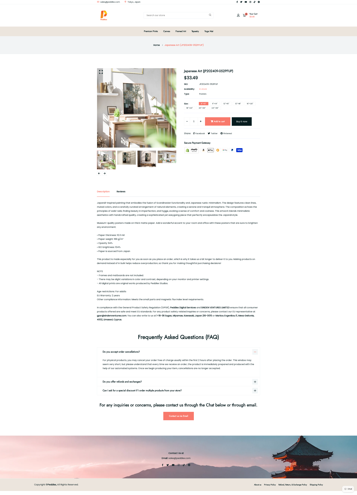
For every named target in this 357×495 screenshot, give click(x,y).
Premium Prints (151, 31)
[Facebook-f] (237, 2)
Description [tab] (103, 191)
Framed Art (181, 31)
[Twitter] (241, 2)
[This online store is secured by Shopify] (192, 150)
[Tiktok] (254, 2)
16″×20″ (250, 103)
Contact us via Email (178, 416)
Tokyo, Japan (133, 2)
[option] (136, 108)
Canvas (166, 31)
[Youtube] (245, 2)
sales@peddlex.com (110, 2)
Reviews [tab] (121, 191)
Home (156, 45)
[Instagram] (250, 2)
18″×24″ (189, 108)
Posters (202, 94)
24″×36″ (215, 108)
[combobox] (178, 15)
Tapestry (195, 31)
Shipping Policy (316, 484)
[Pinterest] (259, 2)
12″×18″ (238, 103)
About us (257, 484)
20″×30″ (202, 108)
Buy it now (241, 121)
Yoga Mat (208, 31)
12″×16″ (226, 103)
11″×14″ (215, 103)
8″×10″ (203, 103)
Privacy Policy (270, 484)
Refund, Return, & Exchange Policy (292, 484)
